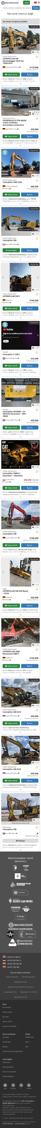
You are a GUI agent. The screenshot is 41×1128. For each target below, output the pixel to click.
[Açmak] (20, 83)
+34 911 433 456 (13, 967)
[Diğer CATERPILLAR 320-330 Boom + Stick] (20, 572)
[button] (39, 3)
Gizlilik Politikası (8, 1124)
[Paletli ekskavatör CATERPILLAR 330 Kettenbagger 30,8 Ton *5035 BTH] (20, 39)
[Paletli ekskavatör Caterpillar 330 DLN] (20, 693)
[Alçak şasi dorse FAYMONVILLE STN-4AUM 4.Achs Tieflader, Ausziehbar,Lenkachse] (20, 101)
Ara (36, 8)
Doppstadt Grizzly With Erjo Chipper (20, 987)
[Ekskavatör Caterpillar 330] (20, 807)
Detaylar (21, 841)
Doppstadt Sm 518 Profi (28, 992)
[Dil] (35, 3)
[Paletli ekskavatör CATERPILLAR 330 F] (20, 277)
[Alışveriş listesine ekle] (37, 56)
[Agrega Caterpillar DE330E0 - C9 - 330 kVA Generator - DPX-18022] (20, 392)
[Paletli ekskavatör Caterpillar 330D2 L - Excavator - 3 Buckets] (20, 454)
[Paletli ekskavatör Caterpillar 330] (20, 221)
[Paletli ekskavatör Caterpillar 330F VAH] (20, 163)
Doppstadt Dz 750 (10, 992)
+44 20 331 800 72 (14, 957)
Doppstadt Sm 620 (20, 982)
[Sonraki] (38, 39)
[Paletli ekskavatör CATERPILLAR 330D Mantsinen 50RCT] (20, 632)
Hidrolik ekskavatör (28, 977)
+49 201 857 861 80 (14, 964)
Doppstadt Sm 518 (20, 997)
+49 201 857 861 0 (14, 960)
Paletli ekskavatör (12, 977)
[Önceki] (3, 39)
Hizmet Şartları (20, 1124)
